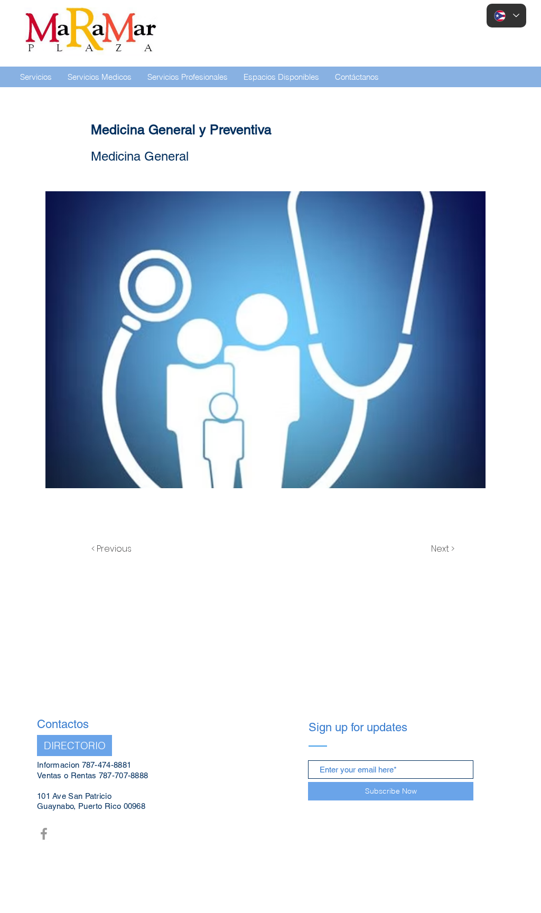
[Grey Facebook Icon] (44, 834)
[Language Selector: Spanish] (506, 15)
